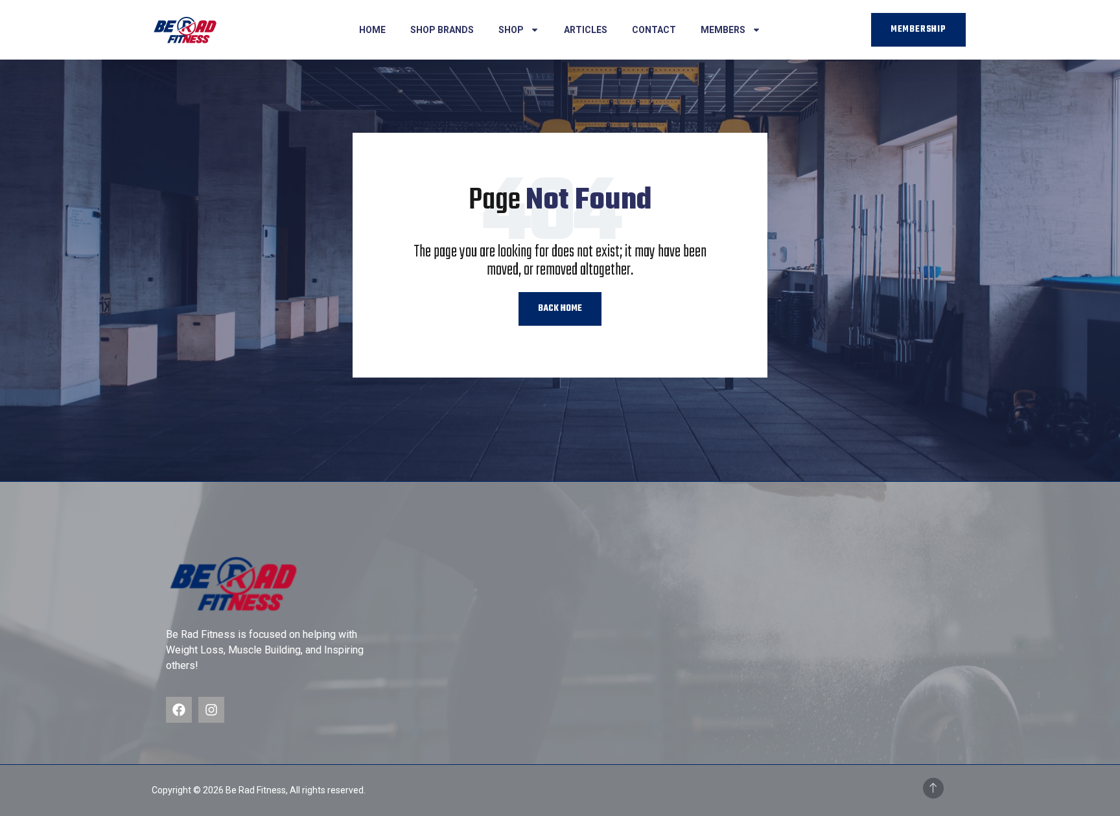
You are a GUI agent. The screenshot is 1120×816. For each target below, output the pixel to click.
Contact (654, 30)
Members (723, 30)
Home (372, 30)
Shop (511, 30)
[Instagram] (211, 710)
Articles (585, 30)
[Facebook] (179, 710)
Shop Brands (442, 30)
